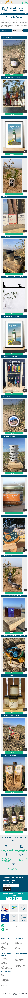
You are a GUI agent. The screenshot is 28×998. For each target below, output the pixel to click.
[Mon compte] (26, 2)
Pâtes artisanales (9, 755)
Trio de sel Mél (8, 556)
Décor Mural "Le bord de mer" (13, 276)
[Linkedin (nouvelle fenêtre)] (10, 898)
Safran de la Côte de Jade (12, 715)
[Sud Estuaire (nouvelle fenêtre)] (14, 908)
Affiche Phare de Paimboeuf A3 (13, 316)
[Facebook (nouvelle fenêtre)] (7, 898)
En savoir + (14, 74)
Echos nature (7, 37)
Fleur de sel (7, 396)
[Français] (2, 2)
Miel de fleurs (8, 675)
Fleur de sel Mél (8, 157)
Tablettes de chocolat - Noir (13, 595)
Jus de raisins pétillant (11, 77)
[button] (22, 2)
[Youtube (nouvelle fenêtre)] (14, 898)
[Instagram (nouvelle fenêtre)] (17, 898)
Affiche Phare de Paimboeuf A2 (13, 117)
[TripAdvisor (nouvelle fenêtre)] (20, 898)
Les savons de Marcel (10, 197)
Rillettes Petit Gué (9, 476)
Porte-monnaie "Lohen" (11, 516)
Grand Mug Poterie (9, 237)
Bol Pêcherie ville (9, 436)
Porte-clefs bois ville (10, 356)
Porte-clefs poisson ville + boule (15, 635)
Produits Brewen (9, 795)
